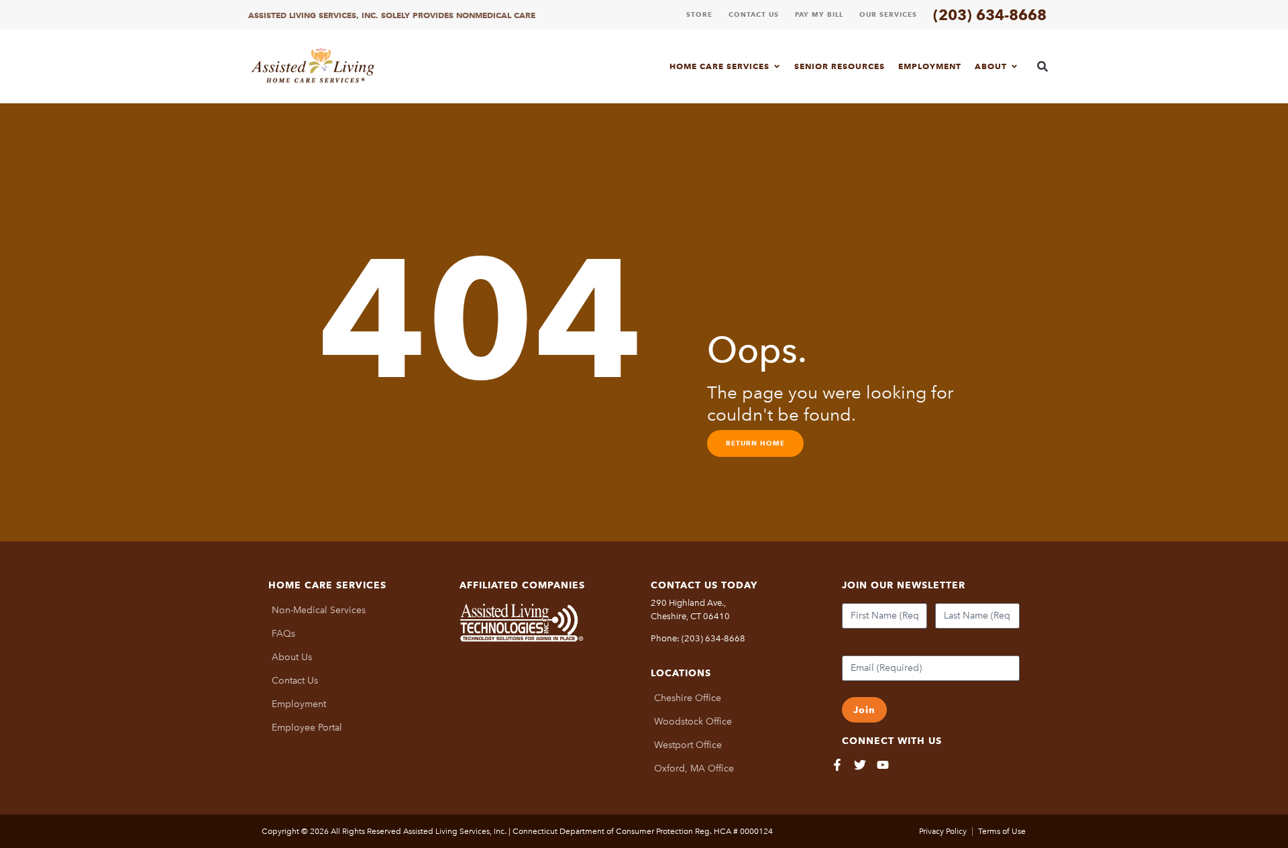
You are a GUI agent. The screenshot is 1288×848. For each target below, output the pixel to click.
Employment (929, 66)
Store (699, 14)
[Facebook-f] (837, 765)
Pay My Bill (819, 14)
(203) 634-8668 (989, 14)
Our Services (888, 14)
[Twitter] (860, 765)
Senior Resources (839, 66)
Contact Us (754, 14)
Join (864, 709)
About (991, 66)
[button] (1043, 66)
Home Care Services (719, 66)
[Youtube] (883, 765)
